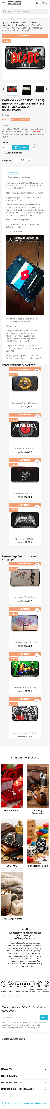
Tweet (22, 160)
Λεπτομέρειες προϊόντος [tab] (19, 177)
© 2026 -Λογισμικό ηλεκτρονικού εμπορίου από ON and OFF (24, 1104)
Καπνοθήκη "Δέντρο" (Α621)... (25, 642)
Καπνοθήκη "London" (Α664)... (25, 733)
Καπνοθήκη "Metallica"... (25, 448)
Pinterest (29, 160)
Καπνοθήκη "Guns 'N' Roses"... (25, 403)
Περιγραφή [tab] (13, 172)
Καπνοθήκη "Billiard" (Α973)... (25, 687)
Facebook (4, 996)
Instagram (18, 996)
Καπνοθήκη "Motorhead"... (25, 493)
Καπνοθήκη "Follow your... (25, 597)
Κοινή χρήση (16, 160)
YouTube (11, 996)
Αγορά (20, 147)
